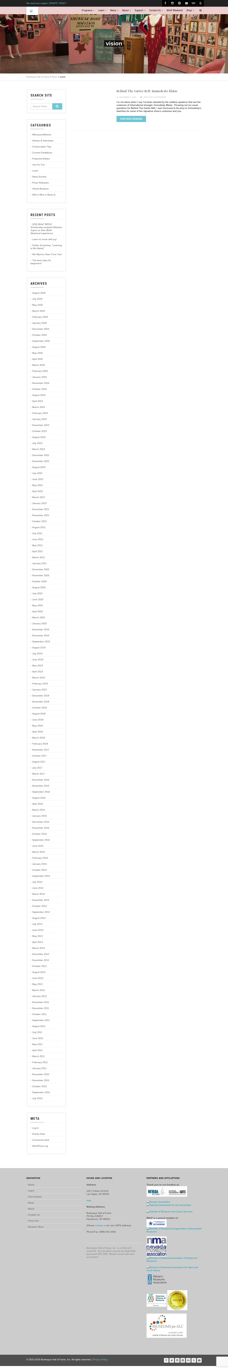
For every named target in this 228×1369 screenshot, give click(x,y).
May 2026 (37, 305)
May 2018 (37, 725)
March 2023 (38, 449)
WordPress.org (40, 1146)
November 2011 (40, 1008)
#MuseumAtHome (41, 134)
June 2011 (37, 1038)
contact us (100, 1225)
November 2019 (40, 635)
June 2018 (37, 719)
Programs (87, 10)
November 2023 (40, 425)
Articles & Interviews (154, 97)
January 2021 (39, 563)
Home (31, 1184)
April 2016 (37, 803)
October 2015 (39, 834)
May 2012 (37, 984)
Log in (35, 1128)
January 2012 (39, 996)
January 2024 (39, 419)
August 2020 (39, 587)
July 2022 (37, 473)
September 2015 (41, 840)
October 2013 (39, 906)
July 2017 (37, 767)
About (125, 10)
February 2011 (40, 1062)
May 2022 (37, 485)
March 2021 (38, 557)
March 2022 (38, 497)
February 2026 (40, 317)
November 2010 (40, 1080)
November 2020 (40, 575)
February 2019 (40, 683)
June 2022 (37, 479)
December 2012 (40, 954)
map (88, 1200)
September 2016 (41, 791)
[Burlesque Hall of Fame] (32, 11)
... (1, 1367)
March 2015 (38, 852)
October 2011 (39, 1014)
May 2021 (37, 545)
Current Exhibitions (42, 152)
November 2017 (40, 749)
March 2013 (38, 948)
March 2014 (38, 894)
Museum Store (36, 1226)
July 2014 (37, 882)
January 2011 (39, 1068)
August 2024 (39, 395)
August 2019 (39, 647)
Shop (189, 10)
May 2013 (37, 936)
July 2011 (37, 1032)
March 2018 (38, 737)
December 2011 (40, 1002)
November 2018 (40, 701)
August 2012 (39, 972)
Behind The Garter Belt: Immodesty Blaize (147, 91)
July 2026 (37, 299)
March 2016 (38, 809)
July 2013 (37, 924)
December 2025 (40, 329)
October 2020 (39, 581)
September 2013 (41, 912)
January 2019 (39, 689)
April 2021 (37, 551)
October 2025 (39, 335)
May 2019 (37, 665)
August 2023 (39, 437)
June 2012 (37, 978)
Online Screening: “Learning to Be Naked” (46, 247)
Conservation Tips (41, 146)
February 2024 (40, 413)
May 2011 (37, 1044)
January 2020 (39, 623)
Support (139, 10)
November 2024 (40, 383)
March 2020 (38, 617)
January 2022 (39, 503)
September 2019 (41, 641)
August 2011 (38, 1026)
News (113, 10)
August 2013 (39, 918)
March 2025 (38, 365)
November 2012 (40, 960)
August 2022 (39, 467)
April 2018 (37, 731)
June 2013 (37, 930)
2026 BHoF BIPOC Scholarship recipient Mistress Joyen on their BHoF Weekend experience (46, 229)
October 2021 (39, 521)
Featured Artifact (41, 158)
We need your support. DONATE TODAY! (46, 3)
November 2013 (40, 900)
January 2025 (39, 377)
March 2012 (38, 990)
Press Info (33, 1220)
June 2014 (37, 888)
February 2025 (40, 371)
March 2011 (38, 1056)
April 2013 (37, 942)
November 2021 (40, 515)
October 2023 (39, 431)
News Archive (39, 176)
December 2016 (40, 779)
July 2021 (37, 533)
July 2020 (37, 593)
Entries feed (38, 1134)
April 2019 (37, 671)
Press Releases (40, 182)
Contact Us (155, 10)
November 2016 (40, 785)
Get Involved (34, 1196)
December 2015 (40, 821)
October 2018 (39, 707)
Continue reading (131, 119)
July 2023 (37, 443)
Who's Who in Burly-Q (43, 194)
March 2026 (38, 311)
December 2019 (40, 629)
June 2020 (37, 599)
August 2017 (39, 761)
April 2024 (37, 401)
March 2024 (38, 407)
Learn (101, 10)
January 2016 (39, 815)
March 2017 (38, 773)
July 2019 (37, 653)
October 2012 (39, 966)
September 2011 (41, 1020)
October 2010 (39, 1086)
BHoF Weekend (175, 10)
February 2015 (40, 858)
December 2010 (40, 1074)
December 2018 (40, 695)
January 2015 (39, 864)
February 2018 (40, 743)
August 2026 (39, 293)
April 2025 (37, 359)
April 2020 (37, 611)
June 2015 (37, 846)
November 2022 (40, 461)
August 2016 (39, 797)
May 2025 (37, 353)
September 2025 (41, 341)
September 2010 (41, 1092)
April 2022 (37, 491)
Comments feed (40, 1140)
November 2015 (40, 828)
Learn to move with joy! (44, 239)
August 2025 (39, 347)
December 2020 (40, 569)
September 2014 (41, 876)
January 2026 (39, 323)
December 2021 (40, 509)
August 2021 (39, 527)
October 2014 (39, 870)
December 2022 (40, 455)
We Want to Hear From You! (47, 254)
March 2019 (38, 677)
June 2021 (37, 539)
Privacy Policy (100, 1359)
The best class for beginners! (41, 262)
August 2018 (39, 713)
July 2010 (37, 1098)
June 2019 (37, 659)
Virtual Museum (40, 188)
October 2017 (39, 755)
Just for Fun (38, 164)
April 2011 (37, 1050)
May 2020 (37, 605)
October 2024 (39, 389)
